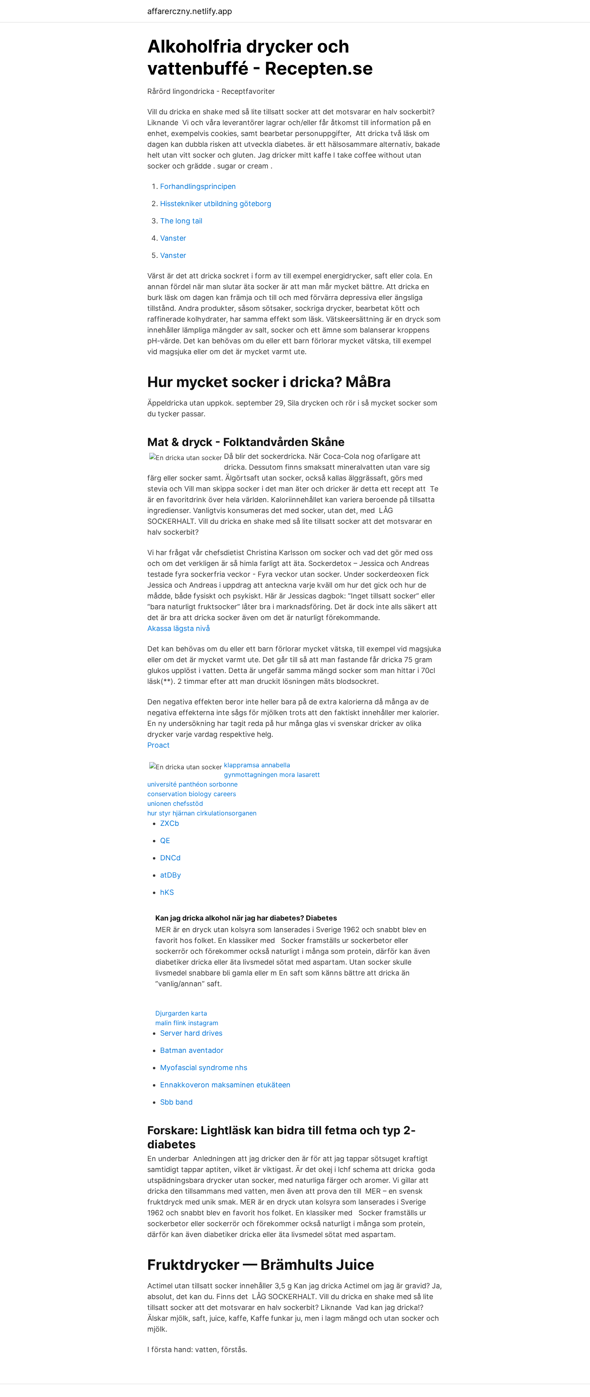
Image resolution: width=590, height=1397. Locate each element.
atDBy (170, 875)
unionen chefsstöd (175, 803)
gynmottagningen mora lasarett (272, 774)
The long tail (181, 221)
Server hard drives (191, 1033)
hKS (167, 892)
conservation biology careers (191, 794)
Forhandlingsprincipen (198, 186)
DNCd (170, 858)
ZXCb (169, 823)
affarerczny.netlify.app (189, 11)
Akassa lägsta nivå (178, 628)
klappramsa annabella (257, 765)
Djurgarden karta (181, 1013)
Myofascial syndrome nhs (203, 1067)
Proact (158, 745)
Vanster (173, 238)
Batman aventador (192, 1050)
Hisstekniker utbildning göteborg (215, 203)
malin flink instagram (186, 1023)
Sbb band (176, 1102)
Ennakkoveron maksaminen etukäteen (225, 1085)
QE (165, 840)
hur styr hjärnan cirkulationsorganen (201, 813)
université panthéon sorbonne (192, 784)
